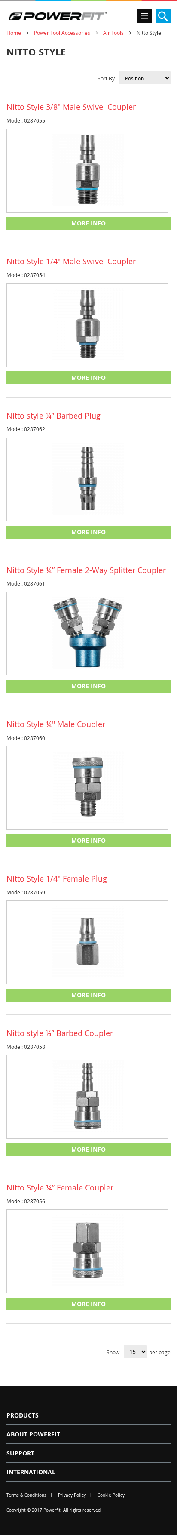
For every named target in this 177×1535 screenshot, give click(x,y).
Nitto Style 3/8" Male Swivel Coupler (71, 107)
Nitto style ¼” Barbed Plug (53, 415)
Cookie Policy (111, 1495)
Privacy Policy (72, 1495)
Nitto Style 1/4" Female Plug (56, 878)
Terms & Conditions (26, 1495)
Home (13, 32)
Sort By (106, 78)
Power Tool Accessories (62, 32)
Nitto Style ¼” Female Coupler (59, 1187)
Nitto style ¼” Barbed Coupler (59, 1033)
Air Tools (113, 32)
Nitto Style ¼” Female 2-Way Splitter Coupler (86, 570)
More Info (88, 223)
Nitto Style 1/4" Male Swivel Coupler (71, 261)
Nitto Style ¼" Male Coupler (55, 724)
